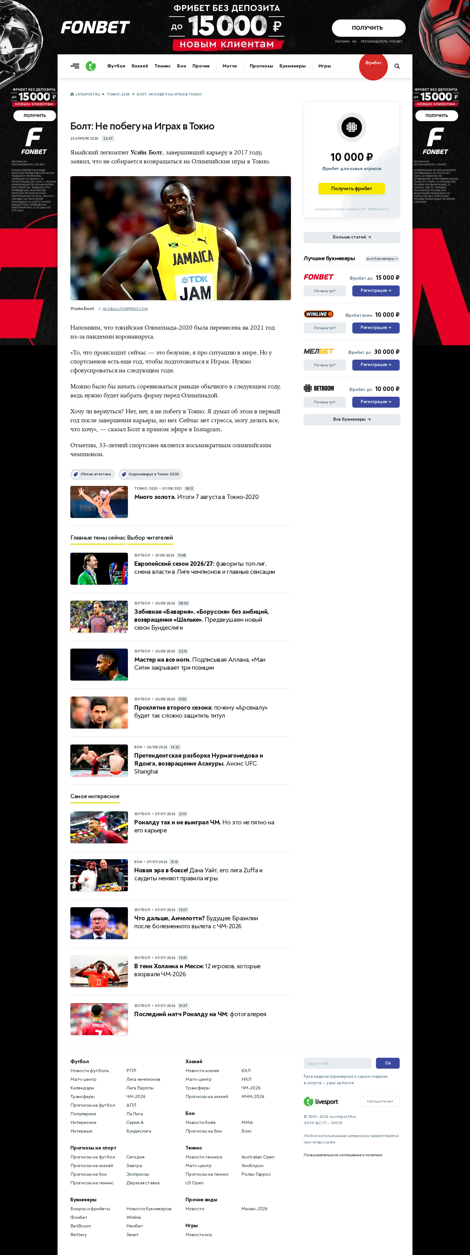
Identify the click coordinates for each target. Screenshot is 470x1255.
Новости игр (198, 1235)
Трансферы (82, 1097)
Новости (194, 1209)
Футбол (116, 66)
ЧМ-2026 (135, 1097)
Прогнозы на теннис (91, 1183)
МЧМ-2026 (252, 1097)
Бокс (246, 1131)
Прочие (201, 66)
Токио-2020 (118, 94)
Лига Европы (140, 1088)
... (466, 3)
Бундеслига (138, 1131)
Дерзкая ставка (143, 1183)
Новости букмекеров (148, 1209)
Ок (388, 1063)
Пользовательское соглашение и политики (343, 1155)
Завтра (134, 1166)
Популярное (83, 1114)
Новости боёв (200, 1122)
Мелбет (134, 1226)
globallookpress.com (125, 309)
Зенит (132, 1235)
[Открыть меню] (76, 66)
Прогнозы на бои (88, 1174)
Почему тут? (325, 290)
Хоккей (139, 66)
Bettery (78, 1235)
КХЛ (245, 1071)
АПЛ (131, 1105)
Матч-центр (83, 1079)
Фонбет (79, 1217)
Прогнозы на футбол (92, 1105)
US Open (194, 1183)
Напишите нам (380, 1101)
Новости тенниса (203, 1157)
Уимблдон (252, 1166)
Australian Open (258, 1157)
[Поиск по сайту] (400, 66)
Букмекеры (292, 66)
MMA (247, 1122)
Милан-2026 (254, 1209)
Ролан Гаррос (256, 1174)
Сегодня (135, 1157)
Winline (133, 1217)
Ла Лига (134, 1114)
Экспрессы (137, 1174)
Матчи (230, 66)
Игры (324, 66)
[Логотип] (90, 66)
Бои (181, 66)
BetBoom (80, 1226)
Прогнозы (261, 66)
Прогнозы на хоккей (91, 1166)
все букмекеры (382, 258)
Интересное (83, 1122)
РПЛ (131, 1071)
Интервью (81, 1131)
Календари (82, 1088)
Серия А (135, 1122)
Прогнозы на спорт (93, 1148)
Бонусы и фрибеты (90, 1209)
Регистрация (376, 290)
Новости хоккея (202, 1071)
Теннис (162, 66)
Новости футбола (89, 1071)
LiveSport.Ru (88, 94)
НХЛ (246, 1079)
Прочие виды (201, 1200)
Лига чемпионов (143, 1079)
